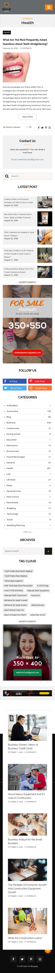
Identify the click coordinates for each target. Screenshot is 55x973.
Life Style (29, 480)
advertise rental (38, 615)
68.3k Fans (16, 388)
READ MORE (27, 117)
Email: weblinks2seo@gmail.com (27, 159)
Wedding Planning (29, 525)
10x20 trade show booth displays (18, 571)
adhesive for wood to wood (15, 600)
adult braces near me (14, 610)
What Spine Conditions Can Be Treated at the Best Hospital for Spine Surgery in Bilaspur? (18, 254)
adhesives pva (37, 605)
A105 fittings (42, 586)
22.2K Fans (41, 388)
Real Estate (29, 503)
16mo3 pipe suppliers (13, 581)
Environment (29, 451)
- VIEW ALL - (27, 532)
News (29, 485)
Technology (29, 514)
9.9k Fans (40, 381)
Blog (29, 417)
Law (29, 474)
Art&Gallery (29, 406)
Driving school (29, 434)
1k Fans (13, 381)
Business (29, 423)
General (29, 463)
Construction (29, 428)
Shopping (29, 508)
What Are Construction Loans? (25, 938)
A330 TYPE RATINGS (13, 591)
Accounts (35, 595)
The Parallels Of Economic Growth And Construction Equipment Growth (27, 888)
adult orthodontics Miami (15, 615)
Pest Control (29, 497)
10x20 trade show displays (15, 576)
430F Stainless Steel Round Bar (18, 586)
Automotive (29, 411)
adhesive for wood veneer (15, 605)
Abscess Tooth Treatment (15, 595)
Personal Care (29, 491)
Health (7, 32)
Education (29, 440)
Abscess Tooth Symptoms (38, 591)
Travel (29, 520)
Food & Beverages (29, 457)
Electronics (29, 445)
